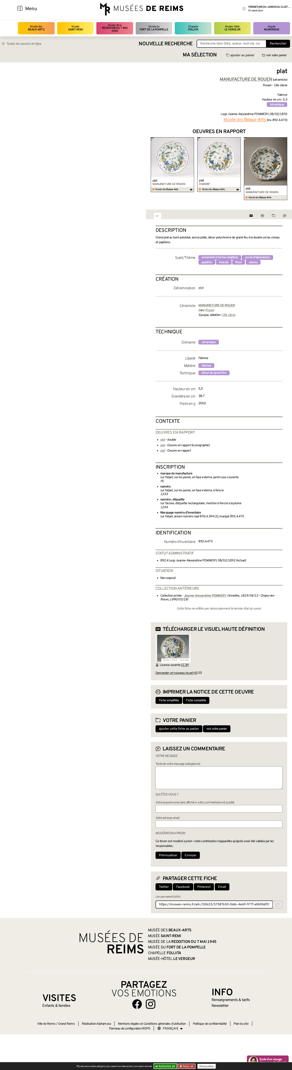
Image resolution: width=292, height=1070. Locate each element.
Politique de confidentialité (210, 1024)
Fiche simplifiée (169, 700)
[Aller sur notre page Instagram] (150, 1004)
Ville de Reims (46, 1024)
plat (155, 180)
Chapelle (193, 28)
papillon (207, 262)
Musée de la (115, 28)
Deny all (187, 1066)
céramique (277, 105)
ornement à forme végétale (220, 257)
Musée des (36, 28)
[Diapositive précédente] (154, 169)
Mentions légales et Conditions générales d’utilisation (152, 1024)
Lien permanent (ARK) (168, 897)
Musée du (154, 28)
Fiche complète (196, 700)
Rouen (210, 310)
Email (222, 887)
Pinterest (204, 887)
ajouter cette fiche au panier (179, 729)
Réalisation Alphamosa (96, 1024)
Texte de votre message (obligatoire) (178, 764)
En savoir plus (255, 10)
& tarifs (231, 1000)
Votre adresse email (167, 818)
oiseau (253, 262)
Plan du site (241, 1024)
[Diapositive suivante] (284, 169)
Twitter (164, 887)
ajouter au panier (242, 55)
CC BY (185, 665)
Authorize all (166, 1066)
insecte (223, 262)
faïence (206, 366)
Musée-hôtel (232, 28)
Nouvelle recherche (166, 44)
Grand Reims (66, 1024)
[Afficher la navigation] (20, 9)
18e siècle (228, 315)
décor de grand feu (214, 373)
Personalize (206, 1066)
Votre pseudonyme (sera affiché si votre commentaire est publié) (195, 803)
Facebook (183, 887)
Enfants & (56, 1005)
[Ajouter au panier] (192, 139)
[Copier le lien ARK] (277, 904)
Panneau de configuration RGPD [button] (129, 1029)
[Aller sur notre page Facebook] (137, 1004)
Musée (75, 28)
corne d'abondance (257, 257)
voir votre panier (276, 55)
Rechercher (278, 44)
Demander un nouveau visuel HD (176, 673)
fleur (238, 262)
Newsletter (220, 1005)
